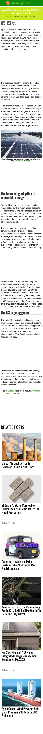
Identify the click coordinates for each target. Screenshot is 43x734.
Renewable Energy (13, 394)
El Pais (36, 88)
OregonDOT (29, 160)
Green (10, 391)
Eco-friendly (35, 391)
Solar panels (19, 160)
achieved (10, 29)
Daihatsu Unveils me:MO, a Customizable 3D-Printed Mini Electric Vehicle (19, 565)
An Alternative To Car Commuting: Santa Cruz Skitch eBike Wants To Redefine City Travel (21, 610)
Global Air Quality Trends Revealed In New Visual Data (18, 465)
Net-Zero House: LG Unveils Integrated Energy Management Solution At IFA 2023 (19, 656)
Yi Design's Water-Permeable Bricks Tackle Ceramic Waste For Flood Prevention (20, 509)
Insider (10, 301)
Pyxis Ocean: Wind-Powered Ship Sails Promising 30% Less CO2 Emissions (20, 712)
